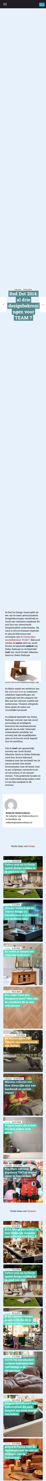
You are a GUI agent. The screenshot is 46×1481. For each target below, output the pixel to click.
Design (31, 846)
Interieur (31, 1211)
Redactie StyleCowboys (18, 812)
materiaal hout (16, 691)
